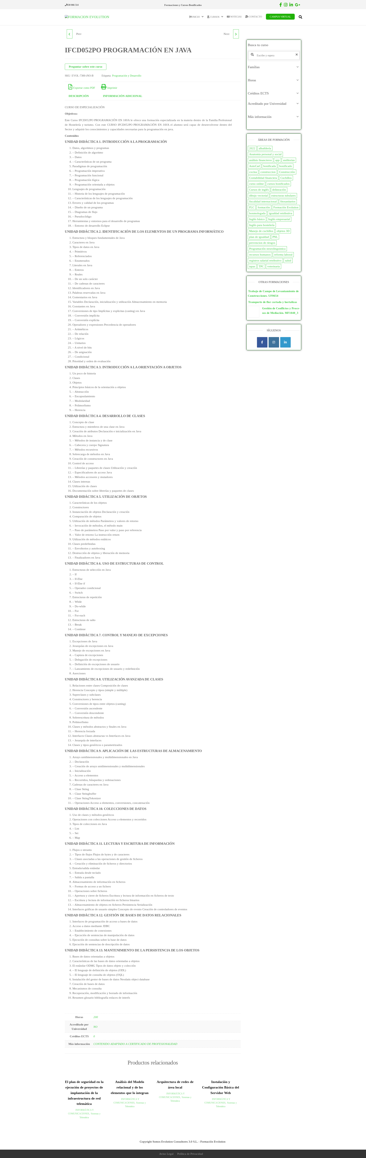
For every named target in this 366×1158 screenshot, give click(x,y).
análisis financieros (260, 160)
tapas (252, 266)
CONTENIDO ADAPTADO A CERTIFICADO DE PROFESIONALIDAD (135, 1043)
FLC (251, 207)
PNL (275, 236)
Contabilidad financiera (263, 177)
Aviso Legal (166, 1153)
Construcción (287, 171)
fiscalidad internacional (263, 201)
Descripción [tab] (79, 95)
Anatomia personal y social (265, 154)
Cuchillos (286, 177)
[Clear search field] (297, 54)
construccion (268, 171)
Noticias (236, 16)
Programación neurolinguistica (267, 248)
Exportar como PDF (84, 87)
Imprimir (112, 87)
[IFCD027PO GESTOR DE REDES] (69, 33)
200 (95, 1017)
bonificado (285, 166)
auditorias (289, 160)
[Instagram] (274, 342)
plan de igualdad (259, 236)
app (277, 160)
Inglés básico (257, 219)
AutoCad (254, 166)
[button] (274, 67)
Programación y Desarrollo (126, 75)
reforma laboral (283, 254)
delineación (279, 189)
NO (95, 1026)
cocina (253, 171)
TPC (261, 266)
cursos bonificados (278, 183)
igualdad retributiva (280, 213)
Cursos (214, 16)
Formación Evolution (286, 207)
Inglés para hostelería (261, 225)
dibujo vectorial (258, 195)
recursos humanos (260, 254)
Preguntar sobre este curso (85, 66)
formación (264, 207)
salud (288, 260)
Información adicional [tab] (122, 95)
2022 (252, 148)
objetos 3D (283, 231)
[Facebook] (262, 342)
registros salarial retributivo (265, 260)
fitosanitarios (287, 201)
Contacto (255, 16)
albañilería (265, 148)
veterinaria (273, 266)
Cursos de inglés (259, 189)
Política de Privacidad (190, 1153)
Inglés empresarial (279, 219)
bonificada (269, 166)
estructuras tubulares (283, 195)
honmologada (257, 213)
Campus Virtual (280, 16)
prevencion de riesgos (262, 242)
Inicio (196, 16)
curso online (256, 183)
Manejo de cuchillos (261, 231)
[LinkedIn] (285, 342)
